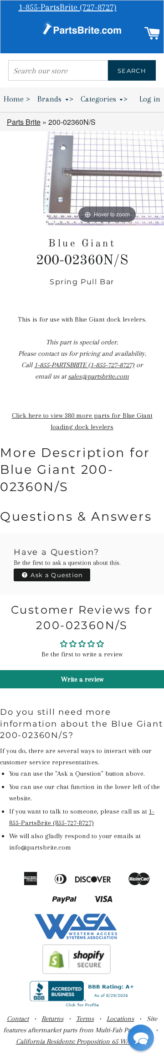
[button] (141, 1038)
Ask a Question (56, 575)
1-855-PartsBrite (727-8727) (68, 7)
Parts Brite (24, 122)
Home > (17, 98)
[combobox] (58, 70)
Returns (52, 1019)
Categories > (104, 98)
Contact (18, 1019)
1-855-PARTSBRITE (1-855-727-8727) (84, 365)
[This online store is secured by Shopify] (76, 972)
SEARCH (132, 70)
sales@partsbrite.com (98, 376)
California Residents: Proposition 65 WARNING (82, 1041)
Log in (149, 98)
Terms (85, 1019)
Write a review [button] (82, 679)
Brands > (55, 98)
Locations (120, 1019)
